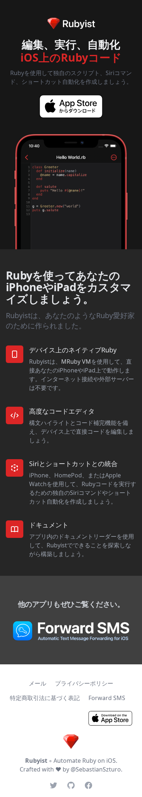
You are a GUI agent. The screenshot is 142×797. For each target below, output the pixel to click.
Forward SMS (106, 698)
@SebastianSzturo (96, 769)
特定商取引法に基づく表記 (45, 698)
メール (37, 683)
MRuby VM (76, 362)
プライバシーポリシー (84, 683)
